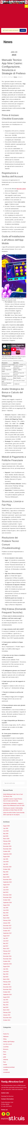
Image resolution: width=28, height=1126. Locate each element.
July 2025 (5, 859)
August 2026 (6, 825)
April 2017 (5, 946)
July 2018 (5, 907)
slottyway (5, 1059)
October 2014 (6, 1020)
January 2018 (6, 923)
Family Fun (6, 1034)
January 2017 (6, 953)
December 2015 (7, 987)
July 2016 (5, 969)
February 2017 (7, 951)
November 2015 (7, 989)
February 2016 (7, 981)
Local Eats (6, 1046)
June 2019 (5, 889)
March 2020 (6, 877)
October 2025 (6, 851)
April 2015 (5, 1007)
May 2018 (5, 912)
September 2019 (7, 882)
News (15, 77)
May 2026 (5, 833)
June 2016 (5, 971)
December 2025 (7, 846)
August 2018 (6, 905)
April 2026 (5, 836)
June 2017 (5, 940)
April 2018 (5, 915)
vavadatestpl (6, 1072)
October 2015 (6, 992)
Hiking (4, 1039)
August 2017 (6, 935)
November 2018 (7, 897)
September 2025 (7, 854)
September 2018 (7, 902)
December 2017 (7, 925)
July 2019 (5, 887)
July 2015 (5, 999)
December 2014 (7, 1017)
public (4, 1057)
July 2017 (5, 938)
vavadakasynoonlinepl (8, 1067)
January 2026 (6, 843)
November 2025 (7, 848)
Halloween (5, 1036)
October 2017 (6, 930)
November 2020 (7, 866)
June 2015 (5, 1002)
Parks (4, 1054)
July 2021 (5, 864)
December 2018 (7, 895)
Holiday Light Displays (8, 1041)
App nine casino (21, 188)
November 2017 (7, 928)
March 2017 (6, 948)
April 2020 (5, 874)
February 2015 (7, 1012)
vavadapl (5, 1069)
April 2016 (5, 976)
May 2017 (5, 943)
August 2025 (6, 856)
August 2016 (6, 966)
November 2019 (7, 879)
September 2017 (7, 933)
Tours (4, 1062)
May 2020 (5, 871)
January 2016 (6, 984)
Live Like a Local (7, 1044)
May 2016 (5, 974)
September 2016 (7, 963)
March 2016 (6, 979)
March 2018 (6, 918)
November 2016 (7, 958)
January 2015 (6, 1015)
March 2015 (6, 1010)
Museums (5, 1049)
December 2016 (7, 956)
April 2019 (5, 892)
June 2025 (5, 861)
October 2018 (6, 900)
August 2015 (6, 997)
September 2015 (7, 994)
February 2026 (7, 841)
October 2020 (6, 869)
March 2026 (6, 838)
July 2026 (5, 828)
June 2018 (5, 910)
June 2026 (5, 831)
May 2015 (5, 1004)
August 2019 (6, 884)
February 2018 (7, 920)
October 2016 (6, 961)
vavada (5, 1064)
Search (23, 30)
